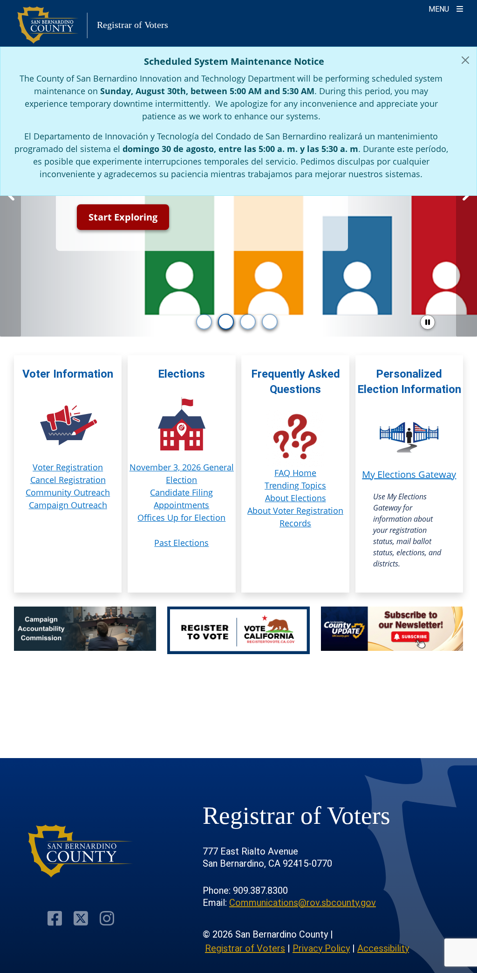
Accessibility (383, 948)
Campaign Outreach (68, 505)
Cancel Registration (68, 479)
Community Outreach (68, 492)
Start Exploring (123, 217)
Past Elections (181, 542)
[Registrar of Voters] (80, 851)
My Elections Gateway (409, 474)
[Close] (465, 60)
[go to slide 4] (270, 322)
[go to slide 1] (204, 322)
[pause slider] (427, 322)
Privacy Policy (321, 948)
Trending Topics (295, 485)
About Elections (295, 498)
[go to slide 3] (248, 322)
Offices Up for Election (181, 517)
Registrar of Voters (245, 948)
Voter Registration (68, 467)
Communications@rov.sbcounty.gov (302, 902)
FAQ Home (295, 472)
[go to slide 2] (226, 322)
